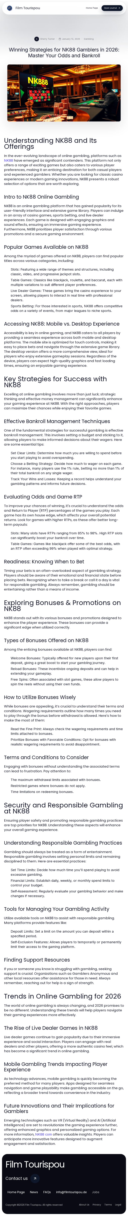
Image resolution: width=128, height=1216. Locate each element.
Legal (118, 1204)
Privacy (97, 1204)
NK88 (8, 160)
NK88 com (43, 1134)
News (34, 1192)
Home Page (16, 1192)
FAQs (47, 1192)
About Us (84, 1204)
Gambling (89, 38)
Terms (108, 1204)
